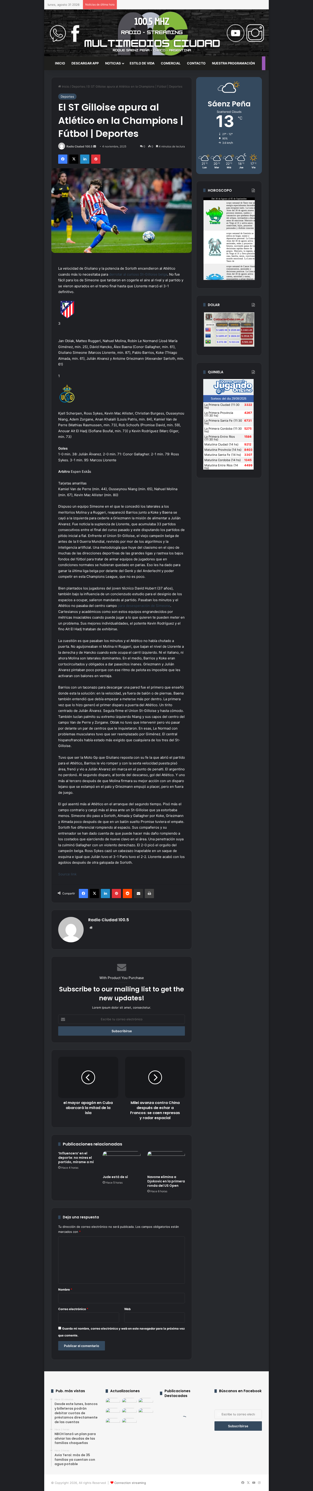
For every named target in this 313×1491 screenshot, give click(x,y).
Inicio (65, 86)
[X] (73, 159)
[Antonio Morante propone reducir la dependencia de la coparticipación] (113, 1412)
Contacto (196, 63)
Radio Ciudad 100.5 (79, 146)
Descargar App (85, 63)
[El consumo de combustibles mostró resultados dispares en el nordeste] (113, 1422)
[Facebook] (62, 159)
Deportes (78, 86)
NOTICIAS (113, 63)
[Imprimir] (149, 893)
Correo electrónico (73, 1309)
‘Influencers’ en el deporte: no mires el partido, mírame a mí (76, 1157)
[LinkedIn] (84, 159)
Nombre (65, 1289)
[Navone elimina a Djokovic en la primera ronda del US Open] (166, 1162)
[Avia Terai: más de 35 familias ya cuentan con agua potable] (145, 1402)
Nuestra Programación (233, 63)
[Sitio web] (91, 927)
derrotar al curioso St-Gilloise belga (138, 274)
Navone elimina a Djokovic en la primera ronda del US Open (166, 1181)
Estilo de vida (142, 63)
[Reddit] (127, 893)
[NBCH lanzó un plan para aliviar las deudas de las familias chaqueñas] (129, 1402)
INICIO (60, 63)
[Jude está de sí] (121, 1162)
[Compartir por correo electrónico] (138, 893)
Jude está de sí (115, 1177)
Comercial (171, 63)
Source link (67, 874)
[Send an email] (94, 146)
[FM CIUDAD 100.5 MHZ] (156, 32)
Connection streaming (130, 1483)
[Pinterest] (95, 159)
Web (127, 1309)
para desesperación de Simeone (143, 605)
